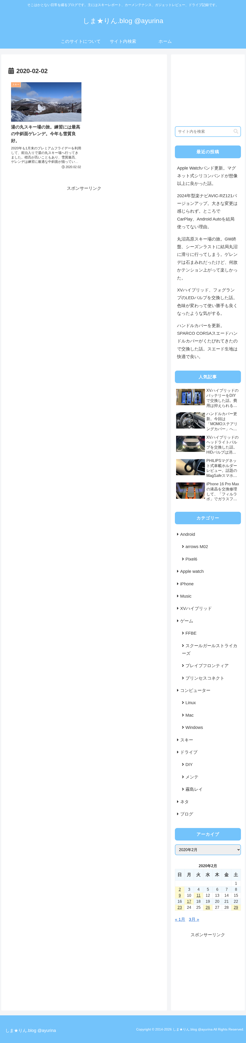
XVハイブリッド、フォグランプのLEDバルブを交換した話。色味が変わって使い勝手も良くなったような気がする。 (207, 302)
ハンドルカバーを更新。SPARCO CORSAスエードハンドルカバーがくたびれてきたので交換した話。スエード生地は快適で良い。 (207, 341)
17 (189, 901)
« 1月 (180, 919)
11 (199, 895)
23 (180, 907)
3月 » (194, 919)
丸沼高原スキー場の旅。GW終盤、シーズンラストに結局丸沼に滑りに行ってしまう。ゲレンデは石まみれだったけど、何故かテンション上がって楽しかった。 (207, 258)
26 (208, 907)
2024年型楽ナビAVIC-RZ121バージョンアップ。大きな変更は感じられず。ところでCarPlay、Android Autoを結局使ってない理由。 (207, 211)
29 (236, 907)
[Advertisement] (84, 225)
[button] (236, 131)
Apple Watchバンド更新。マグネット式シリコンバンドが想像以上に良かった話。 (207, 176)
